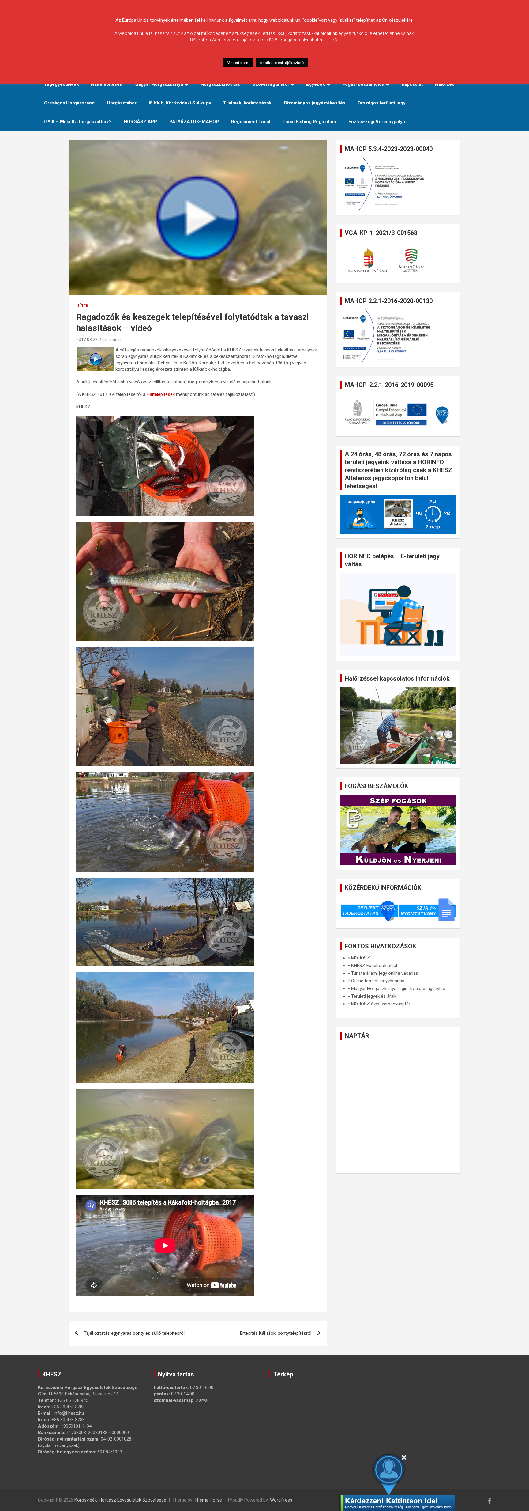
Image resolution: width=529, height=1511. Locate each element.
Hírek (82, 305)
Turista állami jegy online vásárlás (384, 973)
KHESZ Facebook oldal (374, 965)
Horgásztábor (122, 103)
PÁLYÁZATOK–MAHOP (194, 121)
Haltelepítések (106, 84)
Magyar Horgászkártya (158, 84)
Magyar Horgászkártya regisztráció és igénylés (398, 988)
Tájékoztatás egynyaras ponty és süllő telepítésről (134, 1333)
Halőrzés (444, 84)
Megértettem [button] (238, 62)
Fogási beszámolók (363, 84)
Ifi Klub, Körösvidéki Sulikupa (180, 103)
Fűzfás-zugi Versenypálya (376, 121)
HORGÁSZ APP (140, 121)
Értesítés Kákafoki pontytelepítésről (275, 1333)
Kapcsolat (412, 84)
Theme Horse (208, 1500)
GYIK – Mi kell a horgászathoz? (77, 121)
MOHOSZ (360, 958)
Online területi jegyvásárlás (377, 981)
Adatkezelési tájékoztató (282, 62)
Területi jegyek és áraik (373, 996)
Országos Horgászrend (69, 103)
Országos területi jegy (382, 103)
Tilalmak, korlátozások (247, 103)
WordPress (281, 1500)
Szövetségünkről (270, 84)
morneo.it (111, 339)
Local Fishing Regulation (309, 121)
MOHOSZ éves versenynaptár (380, 1004)
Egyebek (315, 84)
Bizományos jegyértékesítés (314, 103)
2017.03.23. (87, 339)
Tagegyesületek (61, 84)
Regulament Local (250, 121)
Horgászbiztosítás (220, 84)
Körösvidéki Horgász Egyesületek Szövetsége (120, 1500)
